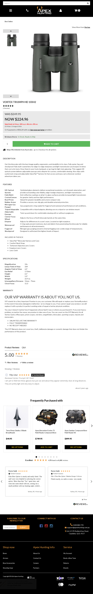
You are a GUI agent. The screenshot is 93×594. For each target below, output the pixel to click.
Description (9, 158)
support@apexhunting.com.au (78, 527)
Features (7, 184)
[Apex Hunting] (44, 10)
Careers (36, 563)
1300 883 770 (78, 525)
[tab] (46, 158)
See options (17, 447)
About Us (36, 553)
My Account (67, 553)
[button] (46, 107)
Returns (66, 563)
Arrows (5, 558)
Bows (5, 553)
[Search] (88, 3)
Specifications (10, 258)
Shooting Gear (8, 568)
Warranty (8, 290)
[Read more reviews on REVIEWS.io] (80, 504)
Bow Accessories (9, 563)
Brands (65, 568)
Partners (36, 568)
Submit (23, 527)
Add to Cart (52, 144)
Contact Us (37, 558)
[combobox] (44, 3)
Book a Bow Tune (69, 558)
